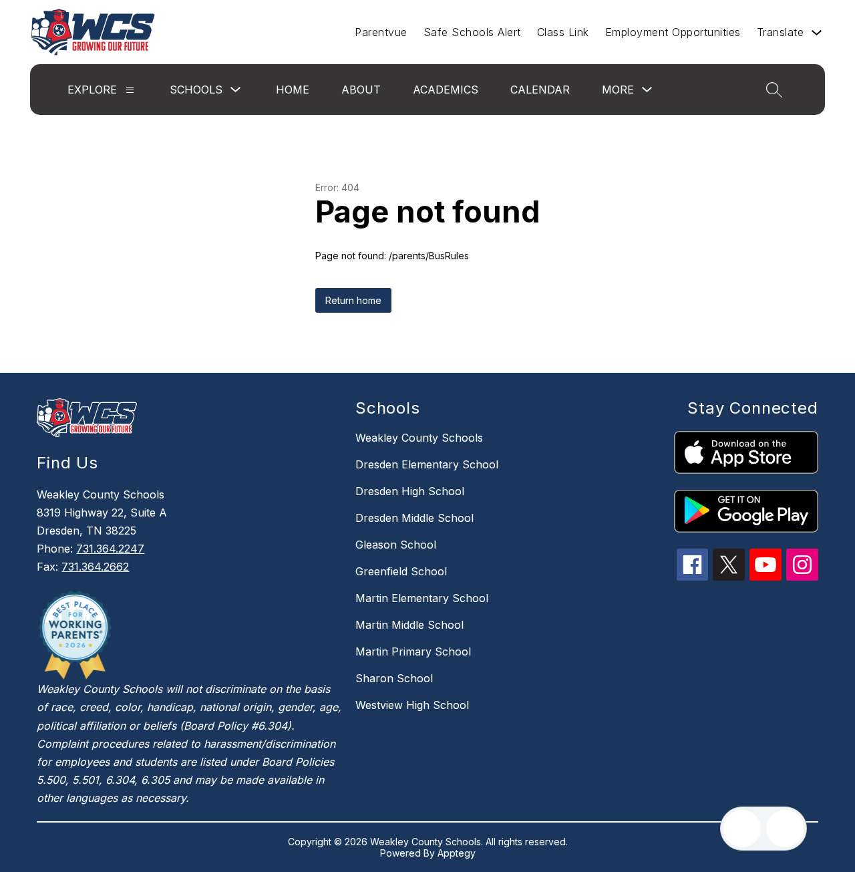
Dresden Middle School (414, 518)
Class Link (563, 32)
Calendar (540, 89)
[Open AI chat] (785, 828)
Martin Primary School (413, 651)
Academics (445, 89)
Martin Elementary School (421, 598)
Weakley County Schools (419, 437)
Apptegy (457, 853)
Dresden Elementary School (426, 464)
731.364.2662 (95, 566)
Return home (353, 300)
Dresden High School (409, 491)
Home (292, 89)
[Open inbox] (742, 828)
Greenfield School (401, 571)
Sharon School (394, 678)
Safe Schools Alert (472, 32)
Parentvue (381, 32)
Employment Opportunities (673, 32)
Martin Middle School (409, 624)
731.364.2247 (110, 548)
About (361, 89)
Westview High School (412, 705)
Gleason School (395, 544)
